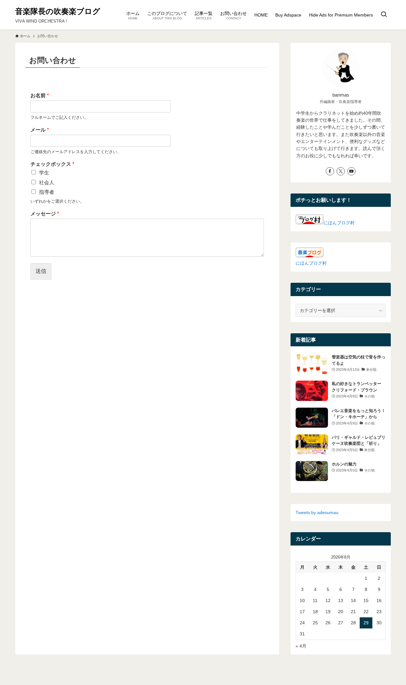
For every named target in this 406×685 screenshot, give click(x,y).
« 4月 (301, 645)
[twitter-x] (341, 171)
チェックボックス (52, 164)
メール (39, 129)
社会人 (46, 182)
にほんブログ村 (339, 222)
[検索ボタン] (384, 15)
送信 (41, 271)
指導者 (46, 192)
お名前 (39, 95)
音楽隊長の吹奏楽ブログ (57, 11)
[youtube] (351, 171)
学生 (44, 172)
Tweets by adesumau (317, 512)
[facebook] (330, 171)
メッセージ (44, 213)
